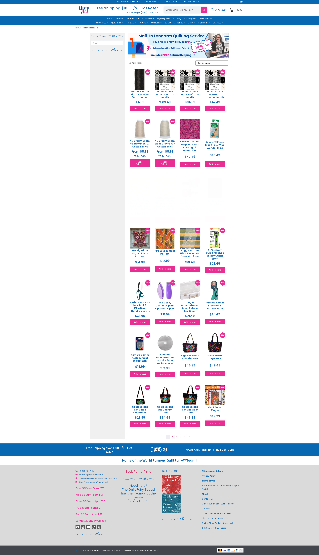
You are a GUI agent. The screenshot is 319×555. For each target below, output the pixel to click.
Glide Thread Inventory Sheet (216, 513)
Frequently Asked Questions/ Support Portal (221, 487)
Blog (179, 18)
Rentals (119, 18)
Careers (206, 508)
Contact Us (207, 498)
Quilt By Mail (148, 18)
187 (185, 436)
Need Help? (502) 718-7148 (142, 12)
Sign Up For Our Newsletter (215, 518)
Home (78, 28)
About (205, 494)
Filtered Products (90, 28)
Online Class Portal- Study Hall (217, 523)
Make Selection (140, 163)
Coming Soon (190, 18)
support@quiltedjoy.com (91, 474)
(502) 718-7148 (86, 471)
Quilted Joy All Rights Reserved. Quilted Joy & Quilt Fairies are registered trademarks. (121, 550)
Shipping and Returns (212, 471)
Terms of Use (208, 480)
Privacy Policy (208, 476)
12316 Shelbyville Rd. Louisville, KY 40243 (98, 478)
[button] (218, 10)
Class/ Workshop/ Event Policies (218, 503)
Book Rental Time (138, 472)
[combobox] (182, 10)
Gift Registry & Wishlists (214, 528)
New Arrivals (206, 18)
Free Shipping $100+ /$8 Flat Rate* (126, 8)
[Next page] (189, 437)
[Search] (204, 10)
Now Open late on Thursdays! (93, 482)
